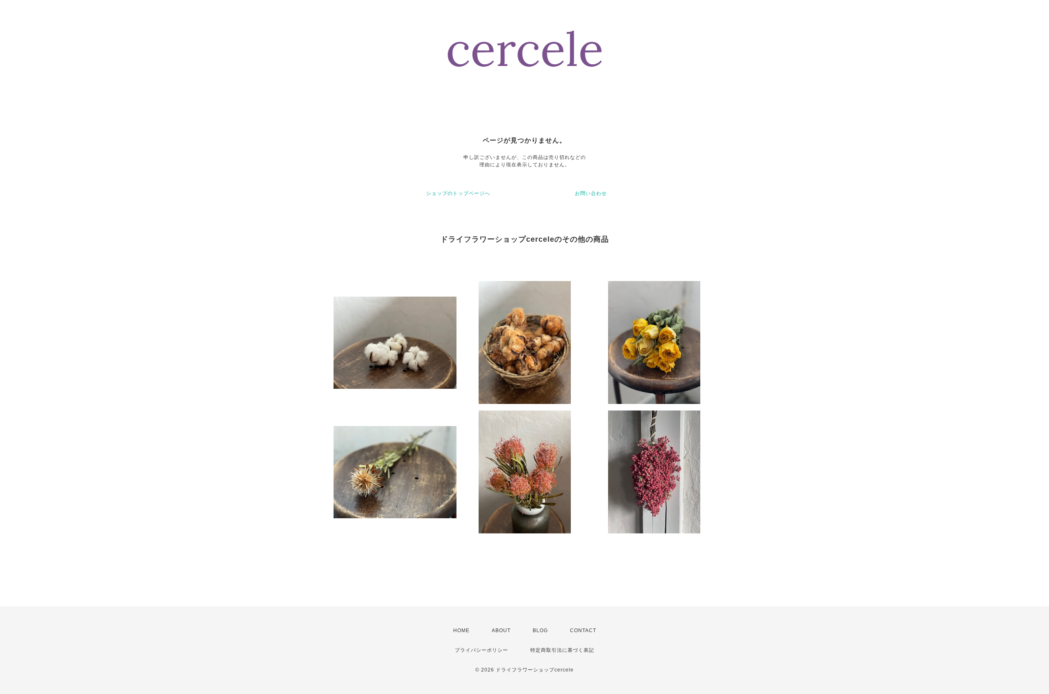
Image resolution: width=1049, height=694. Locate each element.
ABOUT (501, 630)
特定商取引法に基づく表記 (562, 650)
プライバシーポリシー (481, 650)
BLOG (540, 630)
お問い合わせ (591, 193)
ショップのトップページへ (458, 193)
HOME (461, 630)
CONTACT (583, 630)
